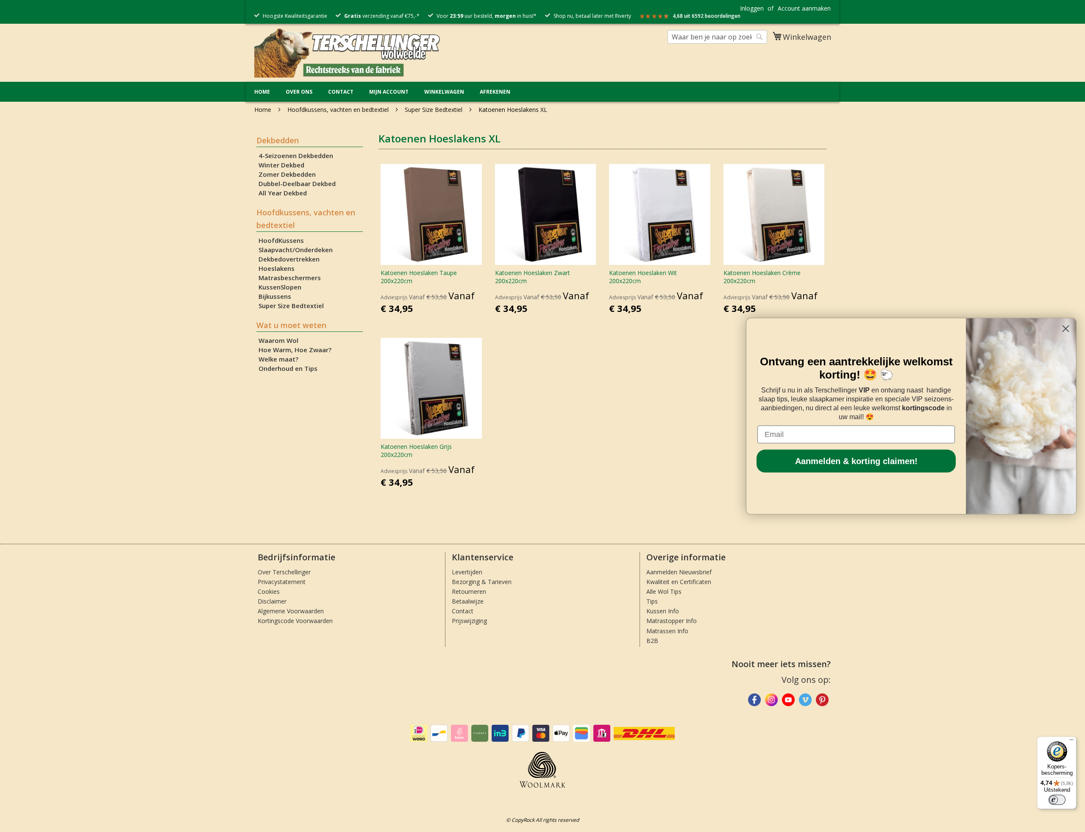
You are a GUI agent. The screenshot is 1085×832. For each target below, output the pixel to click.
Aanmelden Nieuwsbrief (679, 572)
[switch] (1057, 800)
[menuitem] (262, 92)
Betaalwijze (468, 601)
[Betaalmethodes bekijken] (418, 739)
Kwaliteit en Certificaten (678, 582)
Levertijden (467, 572)
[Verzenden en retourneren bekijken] (644, 738)
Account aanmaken (804, 8)
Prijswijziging (469, 621)
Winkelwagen (444, 91)
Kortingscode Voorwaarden (295, 621)
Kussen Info (662, 611)
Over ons (299, 91)
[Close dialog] (1065, 328)
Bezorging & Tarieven (482, 582)
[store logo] (347, 52)
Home (262, 91)
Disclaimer (272, 601)
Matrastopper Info (671, 621)
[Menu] (1071, 742)
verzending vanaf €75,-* (382, 15)
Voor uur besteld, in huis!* (487, 15)
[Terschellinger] (822, 701)
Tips (652, 601)
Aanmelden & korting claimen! (856, 461)
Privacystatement (282, 582)
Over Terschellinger (284, 572)
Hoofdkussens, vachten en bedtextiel (338, 110)
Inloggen (752, 8)
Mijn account (389, 91)
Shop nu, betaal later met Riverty (592, 15)
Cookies (269, 591)
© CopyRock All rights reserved (542, 820)
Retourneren (469, 591)
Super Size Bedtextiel (434, 110)
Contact (340, 91)
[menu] (542, 92)
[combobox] (717, 37)
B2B (652, 641)
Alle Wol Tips (664, 591)
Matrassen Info (667, 631)
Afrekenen (495, 91)
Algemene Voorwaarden (291, 611)
